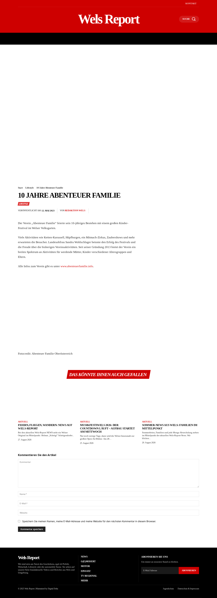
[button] (175, 20)
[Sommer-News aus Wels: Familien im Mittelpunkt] (170, 400)
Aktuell (23, 422)
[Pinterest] (164, 210)
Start (20, 187)
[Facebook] (18, 3)
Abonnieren (189, 570)
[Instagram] (23, 3)
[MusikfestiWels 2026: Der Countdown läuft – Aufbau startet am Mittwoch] (108, 400)
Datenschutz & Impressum (188, 588)
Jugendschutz (168, 588)
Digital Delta (53, 588)
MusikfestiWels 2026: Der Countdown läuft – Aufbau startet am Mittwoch (107, 428)
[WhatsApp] (172, 210)
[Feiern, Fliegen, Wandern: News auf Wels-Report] (46, 400)
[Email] (179, 210)
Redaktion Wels (75, 210)
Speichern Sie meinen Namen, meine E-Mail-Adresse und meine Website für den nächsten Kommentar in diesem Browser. (89, 521)
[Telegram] (187, 210)
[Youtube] (34, 3)
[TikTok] (29, 3)
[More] (195, 210)
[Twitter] (156, 210)
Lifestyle (29, 187)
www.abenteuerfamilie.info (77, 266)
